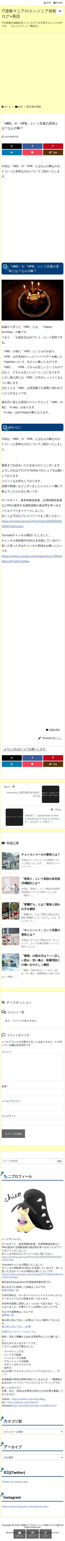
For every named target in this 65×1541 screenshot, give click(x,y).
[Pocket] (32, 152)
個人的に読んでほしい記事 (16, 1326)
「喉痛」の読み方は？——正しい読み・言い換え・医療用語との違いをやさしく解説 (40, 960)
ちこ (59, 738)
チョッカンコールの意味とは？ (40, 854)
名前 (5, 1086)
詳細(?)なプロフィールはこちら (19, 1331)
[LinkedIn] (12, 152)
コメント (6, 1051)
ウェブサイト (9, 1115)
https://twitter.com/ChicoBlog (28, 1399)
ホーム (7, 106)
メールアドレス (11, 1101)
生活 (20, 106)
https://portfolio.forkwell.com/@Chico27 (34, 1405)
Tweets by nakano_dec (15, 1481)
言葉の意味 (35, 106)
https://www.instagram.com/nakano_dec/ (25, 1506)
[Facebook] (32, 146)
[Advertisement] (32, 67)
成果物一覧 (8, 1315)
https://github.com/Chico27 (22, 1402)
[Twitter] (12, 146)
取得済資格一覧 (10, 1290)
